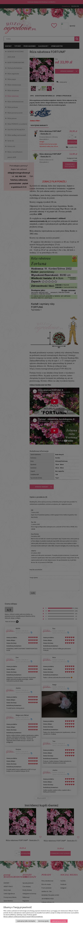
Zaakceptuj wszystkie (59, 921)
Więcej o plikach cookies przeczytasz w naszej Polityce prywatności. (23, 917)
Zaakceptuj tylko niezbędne (26, 921)
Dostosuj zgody (43, 921)
